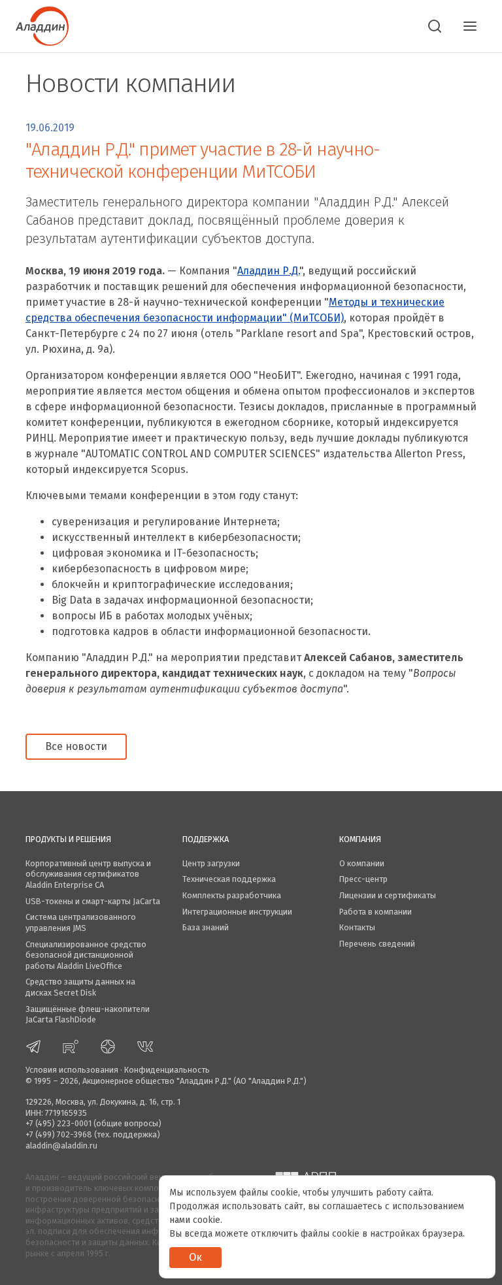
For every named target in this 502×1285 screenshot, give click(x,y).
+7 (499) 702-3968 (58, 1134)
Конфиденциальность (167, 1070)
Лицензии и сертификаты (387, 895)
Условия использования (71, 1070)
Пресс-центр (363, 879)
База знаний (205, 927)
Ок (195, 1257)
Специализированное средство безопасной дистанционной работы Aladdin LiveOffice (85, 955)
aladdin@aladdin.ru (61, 1145)
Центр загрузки (211, 863)
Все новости (76, 746)
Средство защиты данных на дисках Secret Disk (80, 987)
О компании (361, 863)
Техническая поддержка (229, 879)
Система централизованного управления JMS (80, 922)
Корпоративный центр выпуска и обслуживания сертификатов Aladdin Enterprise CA (88, 874)
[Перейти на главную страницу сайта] (42, 25)
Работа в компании (375, 912)
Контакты (357, 927)
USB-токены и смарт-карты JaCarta (92, 901)
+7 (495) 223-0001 (58, 1123)
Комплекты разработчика (231, 895)
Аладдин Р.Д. (268, 271)
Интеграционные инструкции (237, 912)
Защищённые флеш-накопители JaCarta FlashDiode (87, 1014)
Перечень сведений (377, 944)
